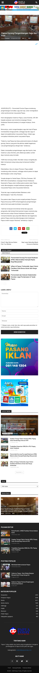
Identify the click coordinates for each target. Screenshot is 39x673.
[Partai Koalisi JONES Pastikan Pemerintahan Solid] (19, 425)
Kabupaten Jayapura (7, 616)
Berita (2, 600)
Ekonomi (3, 611)
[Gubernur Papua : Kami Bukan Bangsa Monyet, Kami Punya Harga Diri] (5, 575)
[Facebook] (12, 661)
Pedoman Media (27, 668)
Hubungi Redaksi (16, 668)
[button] (36, 2)
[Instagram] (17, 661)
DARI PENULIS (6, 253)
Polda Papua (4, 614)
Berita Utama (4, 279)
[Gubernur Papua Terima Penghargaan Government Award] (5, 584)
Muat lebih (19, 472)
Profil (9, 668)
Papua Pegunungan (7, 433)
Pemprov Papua (5, 597)
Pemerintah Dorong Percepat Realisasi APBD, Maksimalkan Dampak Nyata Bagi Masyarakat (24, 260)
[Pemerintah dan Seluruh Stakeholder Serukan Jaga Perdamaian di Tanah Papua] (5, 277)
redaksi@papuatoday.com (23, 650)
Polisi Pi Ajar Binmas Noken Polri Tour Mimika (9, 243)
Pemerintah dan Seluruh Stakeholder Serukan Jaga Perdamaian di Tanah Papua (23, 277)
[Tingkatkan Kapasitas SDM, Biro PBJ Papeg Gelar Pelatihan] (4, 448)
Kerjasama (3, 262)
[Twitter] (22, 661)
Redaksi (7, 38)
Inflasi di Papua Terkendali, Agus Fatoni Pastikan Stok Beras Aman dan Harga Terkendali (24, 268)
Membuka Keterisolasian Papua (20, 564)
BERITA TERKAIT (7, 250)
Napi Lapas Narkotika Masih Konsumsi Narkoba (30, 243)
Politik (2, 608)
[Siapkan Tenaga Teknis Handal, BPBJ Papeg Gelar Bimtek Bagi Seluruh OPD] (4, 440)
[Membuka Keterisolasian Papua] (5, 567)
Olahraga (3, 606)
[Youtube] (27, 661)
